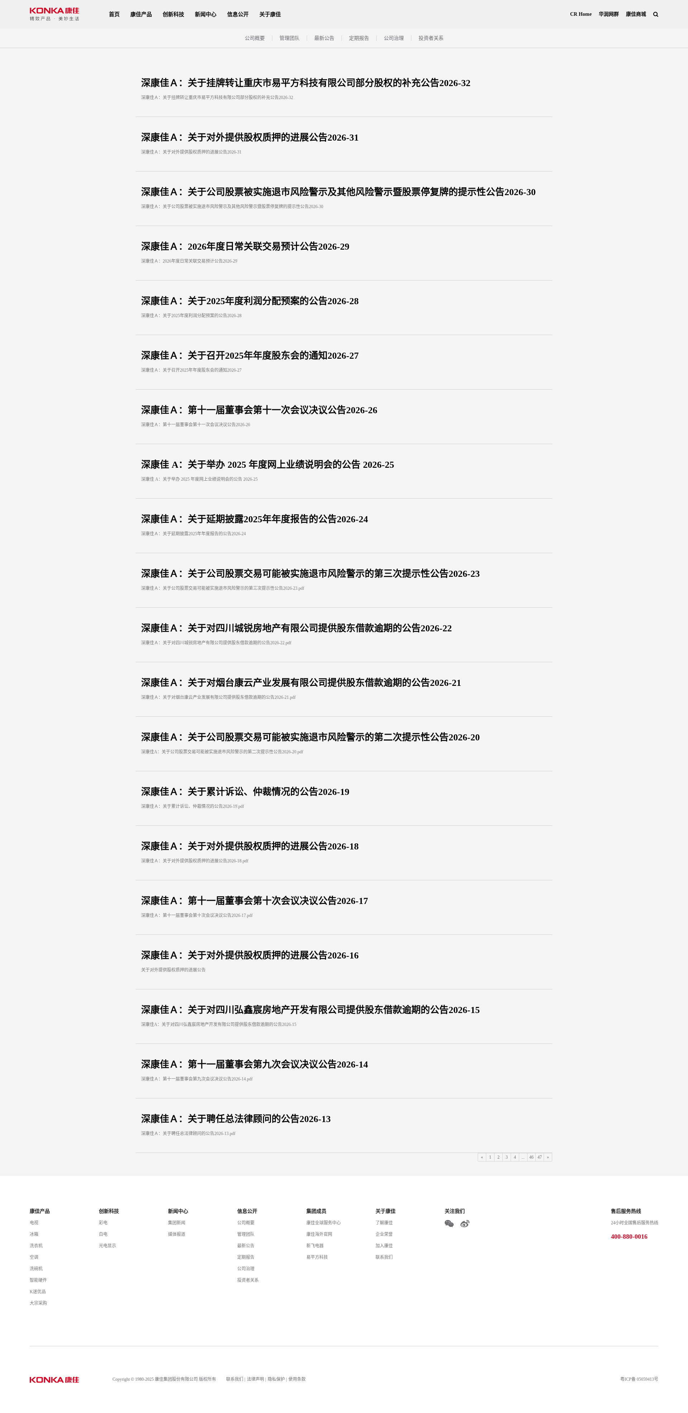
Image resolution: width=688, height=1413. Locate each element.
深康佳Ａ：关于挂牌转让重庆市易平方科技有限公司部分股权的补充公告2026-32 (305, 83)
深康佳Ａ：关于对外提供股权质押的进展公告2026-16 (250, 955)
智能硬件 (38, 1280)
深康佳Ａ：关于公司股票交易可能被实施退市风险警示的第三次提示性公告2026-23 (310, 574)
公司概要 (255, 38)
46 (531, 1157)
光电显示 (107, 1245)
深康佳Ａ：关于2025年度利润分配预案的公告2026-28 (250, 301)
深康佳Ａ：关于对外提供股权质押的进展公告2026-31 (250, 137)
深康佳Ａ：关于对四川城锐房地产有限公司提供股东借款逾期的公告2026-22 (296, 628)
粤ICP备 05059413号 (639, 1379)
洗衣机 (36, 1245)
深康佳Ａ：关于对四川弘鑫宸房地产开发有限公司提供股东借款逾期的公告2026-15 (310, 1010)
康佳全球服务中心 (323, 1222)
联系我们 (384, 1257)
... (523, 1157)
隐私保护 (276, 1379)
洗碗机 (36, 1268)
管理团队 (290, 38)
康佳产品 (141, 14)
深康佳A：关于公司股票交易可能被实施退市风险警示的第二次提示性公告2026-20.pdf (222, 751)
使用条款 (297, 1379)
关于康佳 (270, 14)
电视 (34, 1222)
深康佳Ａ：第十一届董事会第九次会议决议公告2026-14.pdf (197, 1079)
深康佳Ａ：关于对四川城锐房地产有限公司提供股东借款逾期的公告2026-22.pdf (216, 642)
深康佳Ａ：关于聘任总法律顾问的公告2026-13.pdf (188, 1133)
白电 (103, 1234)
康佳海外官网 (319, 1234)
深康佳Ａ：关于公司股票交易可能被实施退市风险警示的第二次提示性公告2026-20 (310, 737)
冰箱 (34, 1234)
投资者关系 (431, 38)
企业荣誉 (384, 1234)
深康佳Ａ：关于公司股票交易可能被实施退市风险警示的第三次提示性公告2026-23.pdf (222, 588)
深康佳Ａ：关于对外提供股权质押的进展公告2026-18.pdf (194, 860)
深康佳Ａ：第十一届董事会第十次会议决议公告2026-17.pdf (197, 915)
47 (540, 1157)
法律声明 (255, 1379)
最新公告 (324, 38)
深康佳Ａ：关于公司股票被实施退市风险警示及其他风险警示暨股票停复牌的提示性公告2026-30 (338, 192)
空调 (34, 1257)
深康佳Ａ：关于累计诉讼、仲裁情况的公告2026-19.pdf (192, 806)
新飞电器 (315, 1245)
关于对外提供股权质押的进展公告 (173, 969)
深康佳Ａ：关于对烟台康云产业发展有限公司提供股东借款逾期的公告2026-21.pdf (218, 697)
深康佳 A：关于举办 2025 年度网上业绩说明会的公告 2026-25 (267, 465)
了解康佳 (384, 1222)
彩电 (103, 1222)
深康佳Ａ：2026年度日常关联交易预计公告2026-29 (245, 246)
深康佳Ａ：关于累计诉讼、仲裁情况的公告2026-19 (245, 792)
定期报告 (359, 38)
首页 (114, 14)
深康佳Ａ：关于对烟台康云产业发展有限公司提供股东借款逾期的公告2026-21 (301, 683)
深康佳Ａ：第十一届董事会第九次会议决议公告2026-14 (254, 1064)
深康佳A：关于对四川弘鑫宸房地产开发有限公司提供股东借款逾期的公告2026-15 (218, 1024)
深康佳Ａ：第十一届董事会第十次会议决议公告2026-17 (254, 901)
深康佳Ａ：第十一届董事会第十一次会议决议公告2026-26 (259, 410)
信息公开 (238, 14)
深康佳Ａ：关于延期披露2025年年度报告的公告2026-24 (254, 519)
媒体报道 (176, 1234)
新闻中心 (205, 14)
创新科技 (173, 14)
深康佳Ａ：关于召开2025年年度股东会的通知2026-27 (250, 355)
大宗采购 (38, 1303)
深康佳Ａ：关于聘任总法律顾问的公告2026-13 (236, 1119)
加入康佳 (384, 1245)
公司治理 (394, 38)
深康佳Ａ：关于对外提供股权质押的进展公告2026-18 (250, 846)
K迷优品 (38, 1291)
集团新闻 (176, 1222)
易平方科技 (317, 1257)
